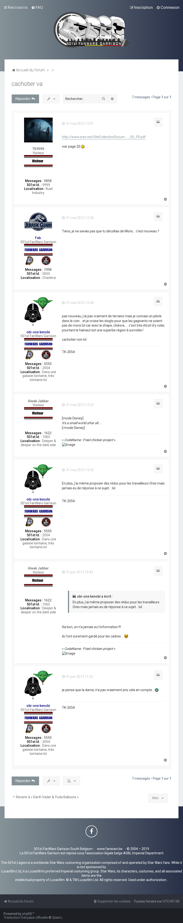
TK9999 (38, 149)
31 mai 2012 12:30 (79, 218)
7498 (47, 269)
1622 (47, 433)
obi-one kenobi (38, 332)
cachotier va (27, 83)
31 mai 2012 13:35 (79, 470)
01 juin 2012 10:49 (79, 572)
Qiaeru (57, 917)
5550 (47, 364)
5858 (47, 181)
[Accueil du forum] (91, 29)
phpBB (27, 914)
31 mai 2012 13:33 (79, 405)
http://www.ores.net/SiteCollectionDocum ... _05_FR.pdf (104, 137)
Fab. (38, 238)
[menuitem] (37, 7)
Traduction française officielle (26, 917)
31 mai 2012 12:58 (79, 303)
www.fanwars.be (109, 849)
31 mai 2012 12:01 (79, 123)
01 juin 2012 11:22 (79, 676)
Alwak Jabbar (38, 401)
